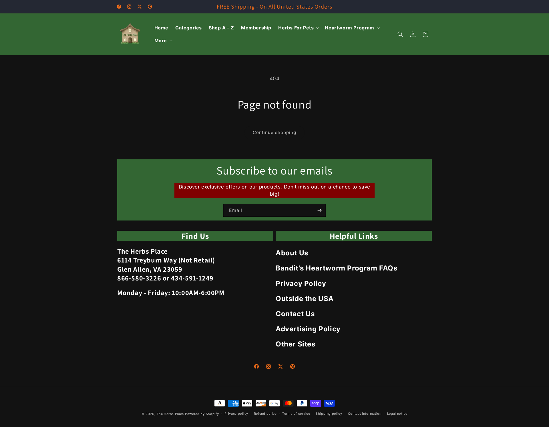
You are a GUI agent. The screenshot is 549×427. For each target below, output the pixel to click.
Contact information (364, 414)
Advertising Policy (308, 329)
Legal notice (397, 414)
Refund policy (265, 414)
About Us (292, 253)
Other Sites (295, 344)
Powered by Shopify (202, 414)
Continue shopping (274, 132)
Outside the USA (305, 298)
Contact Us (295, 314)
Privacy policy (236, 414)
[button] (298, 27)
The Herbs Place (170, 414)
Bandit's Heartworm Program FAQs (336, 268)
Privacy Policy (301, 283)
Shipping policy (329, 414)
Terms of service (296, 414)
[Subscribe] (319, 210)
